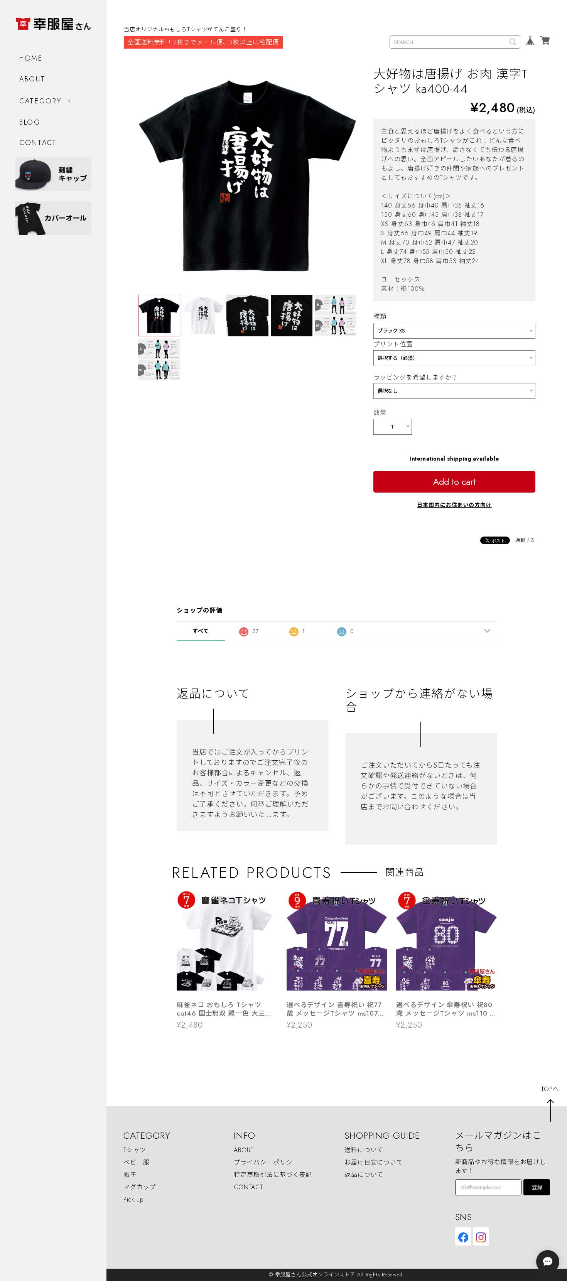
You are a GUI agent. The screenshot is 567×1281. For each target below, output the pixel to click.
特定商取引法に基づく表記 (273, 1174)
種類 (379, 316)
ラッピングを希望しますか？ (415, 377)
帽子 (130, 1174)
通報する (525, 540)
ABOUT (32, 79)
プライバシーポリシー (266, 1162)
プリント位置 (392, 344)
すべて (200, 631)
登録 (537, 1187)
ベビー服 (136, 1162)
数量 (379, 412)
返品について (363, 1174)
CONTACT (38, 143)
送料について (363, 1150)
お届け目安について (373, 1162)
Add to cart (454, 481)
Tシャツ (134, 1150)
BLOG (29, 122)
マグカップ (139, 1187)
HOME (31, 58)
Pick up (133, 1199)
